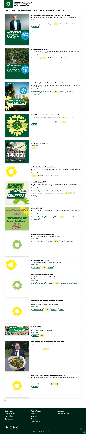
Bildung (40, 122)
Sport (58, 122)
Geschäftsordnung (36, 421)
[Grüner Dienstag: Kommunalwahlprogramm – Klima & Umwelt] (17, 96)
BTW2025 (54, 148)
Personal (62, 241)
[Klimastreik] (17, 151)
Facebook (34, 415)
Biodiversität (55, 190)
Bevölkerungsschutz (44, 190)
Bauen (34, 216)
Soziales (75, 122)
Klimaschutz (63, 24)
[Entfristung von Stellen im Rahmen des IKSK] (17, 244)
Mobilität (35, 124)
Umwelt (61, 91)
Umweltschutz (36, 94)
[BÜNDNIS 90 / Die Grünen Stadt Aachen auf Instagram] (10, 427)
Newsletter (34, 413)
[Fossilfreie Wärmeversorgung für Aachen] (17, 285)
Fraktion (34, 122)
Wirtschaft (70, 24)
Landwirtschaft (69, 216)
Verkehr (34, 195)
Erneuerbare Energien (47, 24)
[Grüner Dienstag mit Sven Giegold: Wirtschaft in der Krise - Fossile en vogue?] (17, 29)
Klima (56, 24)
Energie (56, 175)
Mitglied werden (35, 418)
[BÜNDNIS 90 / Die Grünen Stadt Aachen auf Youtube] (13, 427)
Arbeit (34, 241)
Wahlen (47, 148)
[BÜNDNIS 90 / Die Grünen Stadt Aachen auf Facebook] (6, 427)
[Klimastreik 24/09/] (17, 330)
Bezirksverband (9, 416)
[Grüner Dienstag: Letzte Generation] (11, 265)
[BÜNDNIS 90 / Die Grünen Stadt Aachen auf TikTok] (17, 427)
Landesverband (9, 418)
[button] (63, 10)
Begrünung (35, 190)
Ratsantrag (69, 241)
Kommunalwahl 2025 (47, 91)
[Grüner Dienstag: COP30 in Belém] (17, 63)
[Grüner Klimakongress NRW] (17, 192)
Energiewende (36, 26)
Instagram (34, 416)
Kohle (56, 216)
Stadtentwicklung (62, 384)
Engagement (35, 335)
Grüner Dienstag (36, 24)
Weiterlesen (34, 21)
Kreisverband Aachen (11, 413)
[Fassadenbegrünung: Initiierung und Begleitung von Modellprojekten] (17, 385)
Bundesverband (9, 419)
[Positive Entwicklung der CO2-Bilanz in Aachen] (11, 172)
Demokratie (50, 267)
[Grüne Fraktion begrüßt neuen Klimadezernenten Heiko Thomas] (17, 356)
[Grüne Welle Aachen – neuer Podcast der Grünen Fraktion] (17, 125)
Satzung (34, 419)
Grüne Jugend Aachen (11, 415)
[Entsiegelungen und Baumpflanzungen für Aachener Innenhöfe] (17, 311)
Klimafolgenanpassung (53, 57)
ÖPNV (72, 193)
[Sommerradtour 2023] (17, 218)
